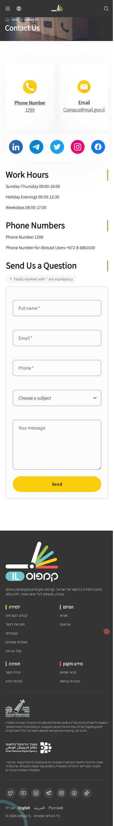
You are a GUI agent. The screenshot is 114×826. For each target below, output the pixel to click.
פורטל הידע (14, 681)
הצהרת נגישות (70, 681)
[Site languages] (18, 8)
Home (15, 19)
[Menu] (7, 8)
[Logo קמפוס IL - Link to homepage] (57, 8)
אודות (64, 615)
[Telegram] (49, 793)
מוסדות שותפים (16, 642)
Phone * (20, 356)
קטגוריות (12, 633)
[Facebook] (74, 793)
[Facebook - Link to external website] (98, 147)
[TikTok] (87, 793)
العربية (39, 807)
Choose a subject (29, 385)
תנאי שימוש (68, 672)
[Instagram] (61, 793)
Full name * (24, 296)
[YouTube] (23, 793)
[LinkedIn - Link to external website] (16, 147)
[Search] (106, 8)
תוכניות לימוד (15, 624)
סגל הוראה (13, 651)
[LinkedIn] (36, 793)
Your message (26, 415)
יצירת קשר (13, 672)
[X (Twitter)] (10, 793)
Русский (56, 807)
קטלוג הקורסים (16, 615)
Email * (20, 326)
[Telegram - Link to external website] (36, 147)
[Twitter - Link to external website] (57, 147)
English (24, 807)
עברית (10, 807)
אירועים (65, 624)
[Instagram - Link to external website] (78, 147)
